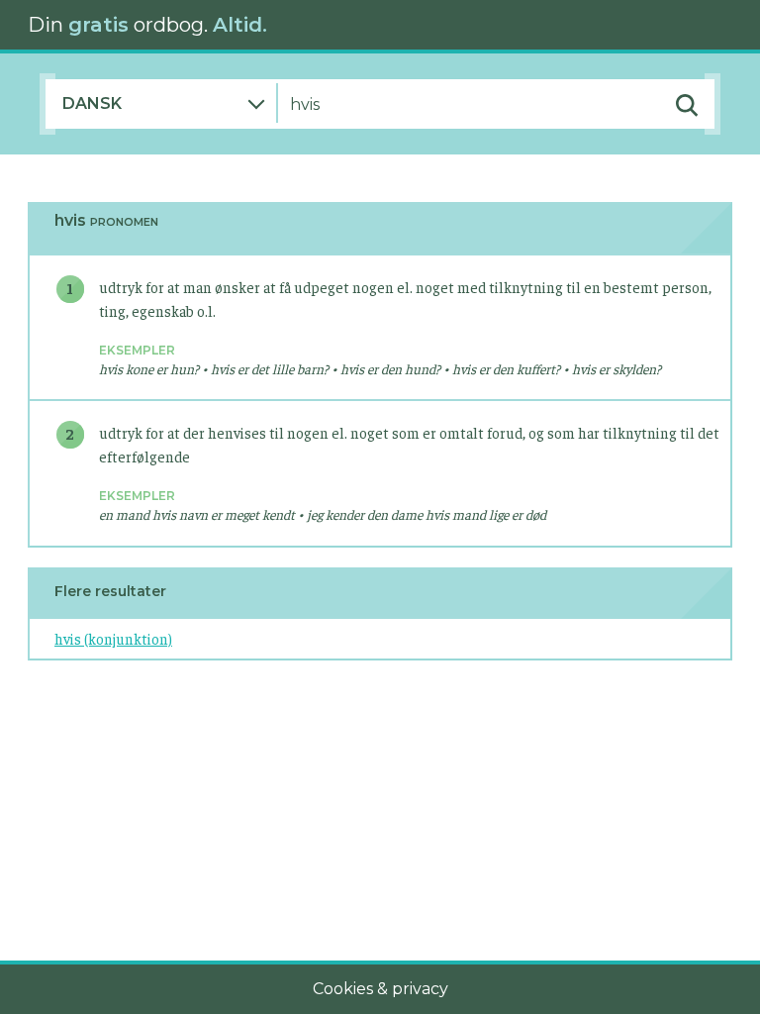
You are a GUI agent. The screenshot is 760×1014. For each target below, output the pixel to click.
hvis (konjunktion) (113, 638)
